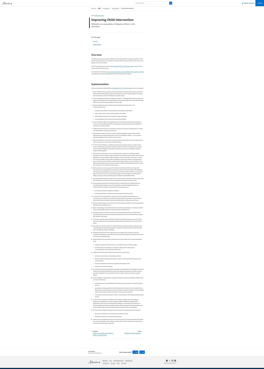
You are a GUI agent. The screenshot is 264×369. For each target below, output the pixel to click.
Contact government (118, 360)
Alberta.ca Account (249, 3)
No (143, 352)
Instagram (172, 360)
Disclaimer (113, 363)
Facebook (167, 360)
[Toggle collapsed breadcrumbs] (99, 8)
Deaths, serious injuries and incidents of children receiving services (103, 334)
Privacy (118, 363)
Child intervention (115, 8)
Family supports (106, 8)
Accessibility (123, 363)
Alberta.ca (94, 361)
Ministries (105, 360)
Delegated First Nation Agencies (132, 333)
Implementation (97, 44)
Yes (136, 352)
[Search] (170, 3)
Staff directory (129, 360)
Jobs (110, 360)
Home (94, 8)
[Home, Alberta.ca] (7, 3)
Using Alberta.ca (106, 363)
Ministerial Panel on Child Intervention (123, 66)
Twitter (169, 360)
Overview (95, 41)
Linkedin (175, 360)
